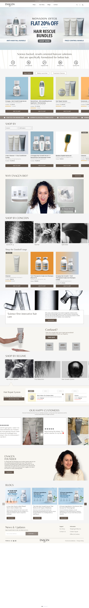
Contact (56, 4)
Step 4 (75, 391)
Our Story (41, 4)
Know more (78, 176)
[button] (43, 606)
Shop (34, 4)
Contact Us (63, 531)
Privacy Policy (80, 540)
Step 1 (31, 391)
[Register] (79, 5)
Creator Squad (74, 531)
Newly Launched (42, 73)
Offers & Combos (75, 534)
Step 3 (60, 391)
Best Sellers (28, 73)
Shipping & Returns (75, 529)
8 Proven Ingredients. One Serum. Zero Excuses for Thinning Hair (71, 507)
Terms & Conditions (70, 540)
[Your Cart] (82, 5)
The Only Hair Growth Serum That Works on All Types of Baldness (43, 507)
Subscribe (31, 533)
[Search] (77, 5)
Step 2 (45, 391)
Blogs (49, 4)
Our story (9, 472)
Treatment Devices (59, 73)
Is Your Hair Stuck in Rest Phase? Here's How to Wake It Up (16, 507)
